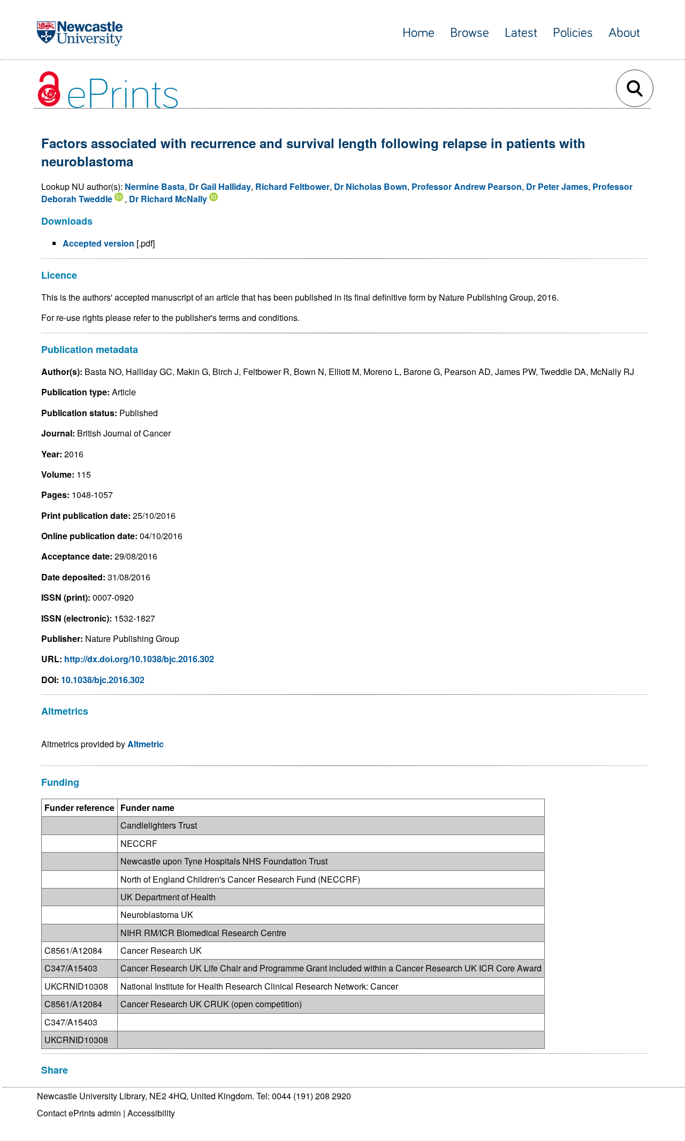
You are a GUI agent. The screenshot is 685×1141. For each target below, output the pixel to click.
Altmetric (145, 744)
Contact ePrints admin (79, 1113)
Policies (573, 33)
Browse (469, 33)
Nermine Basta (155, 186)
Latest (521, 33)
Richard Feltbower (292, 186)
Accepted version (98, 243)
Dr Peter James (557, 186)
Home (418, 33)
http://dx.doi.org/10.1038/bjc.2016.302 (139, 659)
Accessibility (151, 1113)
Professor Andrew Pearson (467, 186)
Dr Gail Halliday (220, 186)
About (624, 33)
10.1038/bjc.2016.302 (102, 679)
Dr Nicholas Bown (370, 186)
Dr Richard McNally (168, 199)
